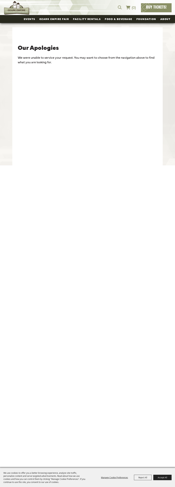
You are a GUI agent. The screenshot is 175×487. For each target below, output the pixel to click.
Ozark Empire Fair (54, 19)
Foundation (146, 19)
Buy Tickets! (156, 8)
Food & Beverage (118, 19)
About (165, 19)
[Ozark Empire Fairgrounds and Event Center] (16, 8)
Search (119, 7)
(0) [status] (134, 7)
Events (29, 19)
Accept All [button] (162, 477)
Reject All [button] (142, 477)
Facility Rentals (87, 19)
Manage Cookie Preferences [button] (114, 477)
